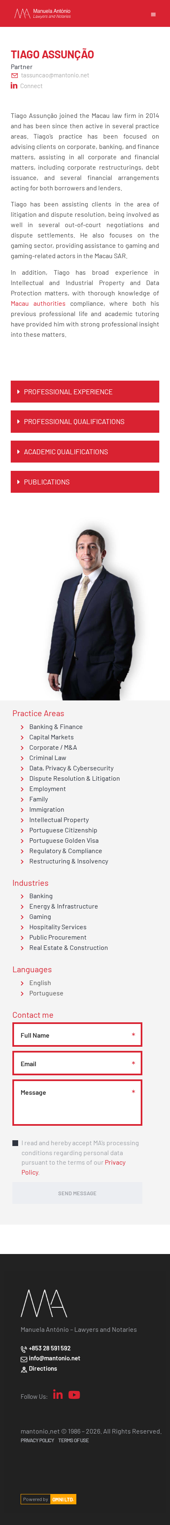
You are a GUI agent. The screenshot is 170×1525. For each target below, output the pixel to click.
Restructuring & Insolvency (68, 860)
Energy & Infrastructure (63, 906)
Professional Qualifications (74, 421)
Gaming (39, 916)
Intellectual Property (58, 819)
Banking (40, 895)
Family (38, 798)
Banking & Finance (55, 726)
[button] (85, 392)
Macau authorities (38, 303)
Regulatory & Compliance (65, 850)
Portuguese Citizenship (62, 829)
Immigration (46, 809)
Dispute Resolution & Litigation (74, 778)
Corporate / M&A (52, 747)
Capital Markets (51, 736)
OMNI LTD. (63, 1499)
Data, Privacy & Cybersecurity (70, 767)
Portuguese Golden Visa (63, 840)
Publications (47, 481)
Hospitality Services (57, 926)
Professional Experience (68, 391)
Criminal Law (47, 757)
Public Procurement (57, 937)
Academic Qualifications (66, 451)
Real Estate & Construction (68, 947)
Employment (47, 788)
